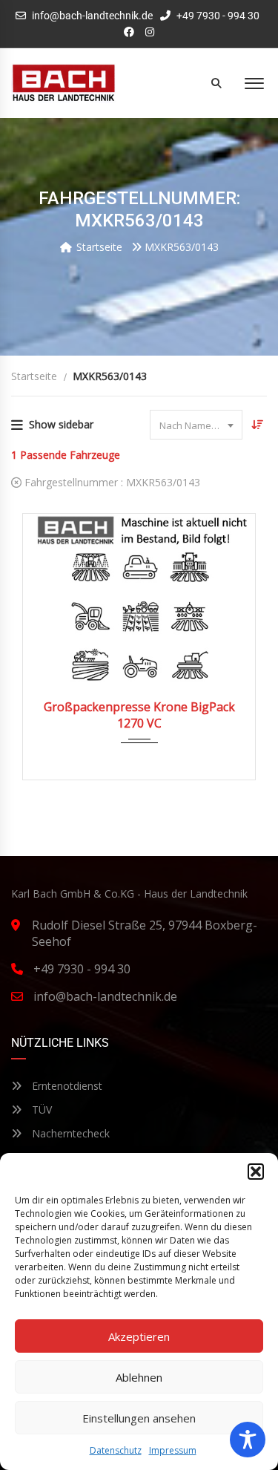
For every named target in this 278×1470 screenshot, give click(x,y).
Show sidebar (61, 424)
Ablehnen (139, 1377)
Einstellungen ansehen (139, 1418)
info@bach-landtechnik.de (92, 16)
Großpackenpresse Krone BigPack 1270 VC (139, 715)
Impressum (172, 1450)
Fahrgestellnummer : (110, 482)
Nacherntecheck (69, 1133)
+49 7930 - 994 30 (216, 16)
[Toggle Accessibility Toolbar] (247, 1439)
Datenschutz (116, 1450)
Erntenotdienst (65, 1086)
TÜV (40, 1109)
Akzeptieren (139, 1336)
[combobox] (196, 425)
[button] (255, 1171)
